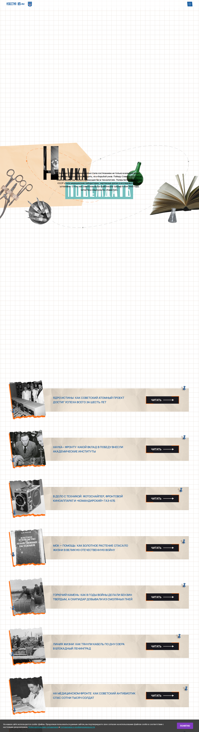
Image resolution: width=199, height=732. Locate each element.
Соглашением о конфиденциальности (77, 727)
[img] (15, 3)
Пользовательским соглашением (43, 727)
